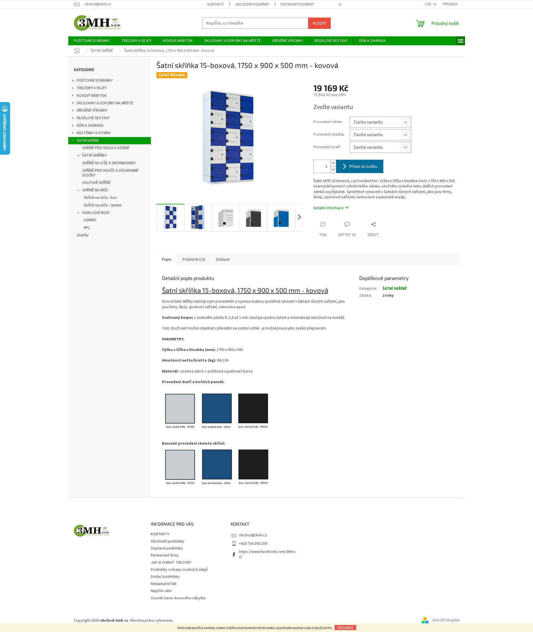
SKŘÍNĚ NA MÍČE (95, 190)
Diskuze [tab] (222, 259)
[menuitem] (92, 40)
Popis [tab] (167, 259)
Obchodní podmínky (252, 4)
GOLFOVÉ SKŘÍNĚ (96, 182)
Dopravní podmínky (297, 4)
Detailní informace (328, 208)
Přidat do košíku (363, 166)
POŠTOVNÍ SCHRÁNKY (95, 80)
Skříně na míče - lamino (103, 205)
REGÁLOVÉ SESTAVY (93, 118)
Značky (83, 235)
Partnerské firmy (165, 555)
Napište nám (161, 591)
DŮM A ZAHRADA (90, 125)
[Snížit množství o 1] (333, 169)
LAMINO (90, 220)
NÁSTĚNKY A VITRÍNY (94, 133)
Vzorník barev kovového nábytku (178, 598)
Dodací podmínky (165, 576)
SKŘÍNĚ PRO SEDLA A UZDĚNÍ (105, 148)
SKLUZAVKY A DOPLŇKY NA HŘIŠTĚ (105, 103)
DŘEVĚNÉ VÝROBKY (92, 110)
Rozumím (345, 627)
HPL (87, 227)
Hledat (319, 23)
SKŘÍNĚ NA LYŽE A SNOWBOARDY (109, 163)
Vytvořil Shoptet (445, 620)
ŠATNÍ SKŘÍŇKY (94, 155)
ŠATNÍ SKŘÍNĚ (88, 140)
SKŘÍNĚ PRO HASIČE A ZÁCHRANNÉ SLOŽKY (110, 173)
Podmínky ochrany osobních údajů (179, 569)
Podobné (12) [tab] (194, 259)
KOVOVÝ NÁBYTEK (92, 95)
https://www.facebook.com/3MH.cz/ (267, 554)
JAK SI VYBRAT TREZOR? (171, 562)
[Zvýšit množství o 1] (333, 163)
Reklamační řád (163, 584)
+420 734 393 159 (253, 543)
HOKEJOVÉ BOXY (96, 213)
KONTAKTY (215, 4)
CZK (428, 4)
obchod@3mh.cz (253, 535)
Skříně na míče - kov (100, 198)
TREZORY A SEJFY (92, 88)
